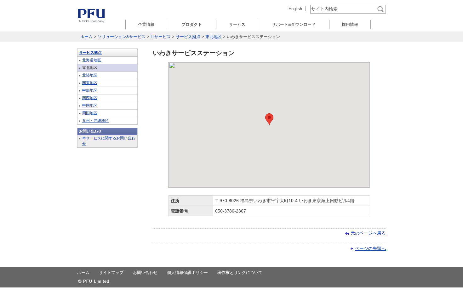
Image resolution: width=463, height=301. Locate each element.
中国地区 (89, 105)
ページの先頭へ (370, 248)
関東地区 (89, 83)
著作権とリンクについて (239, 272)
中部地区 (89, 90)
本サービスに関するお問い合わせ (108, 141)
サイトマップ (111, 272)
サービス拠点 (188, 36)
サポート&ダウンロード (294, 24)
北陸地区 (89, 75)
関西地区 (89, 98)
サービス (237, 24)
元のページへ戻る (368, 233)
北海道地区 (91, 60)
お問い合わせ (145, 272)
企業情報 (146, 24)
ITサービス (161, 36)
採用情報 (350, 24)
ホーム (86, 36)
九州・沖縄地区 (95, 120)
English (295, 8)
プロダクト (191, 24)
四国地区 (89, 113)
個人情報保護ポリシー (187, 272)
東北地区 (213, 36)
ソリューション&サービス (122, 36)
